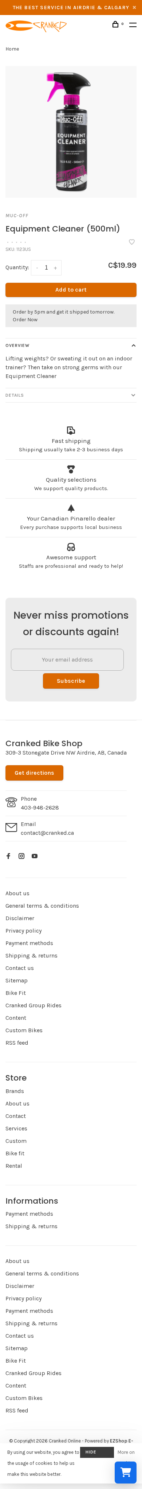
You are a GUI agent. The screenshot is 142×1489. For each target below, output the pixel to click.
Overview (17, 345)
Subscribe (71, 680)
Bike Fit (15, 992)
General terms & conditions (42, 905)
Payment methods (29, 943)
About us (17, 893)
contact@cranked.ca (47, 832)
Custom (16, 1140)
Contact (15, 1115)
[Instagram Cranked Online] (21, 856)
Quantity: (17, 267)
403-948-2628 (40, 807)
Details (14, 395)
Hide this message (97, 1453)
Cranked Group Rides (33, 1005)
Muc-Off (16, 215)
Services (16, 1128)
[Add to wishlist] (132, 242)
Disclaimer (19, 918)
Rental (13, 1165)
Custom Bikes (24, 1030)
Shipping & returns (31, 955)
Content (15, 1017)
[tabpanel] (71, 132)
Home (12, 49)
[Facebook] (8, 856)
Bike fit (14, 1153)
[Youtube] (35, 856)
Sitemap (16, 980)
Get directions (34, 772)
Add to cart (71, 289)
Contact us (19, 967)
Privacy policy (23, 930)
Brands (14, 1091)
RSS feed (16, 1042)
